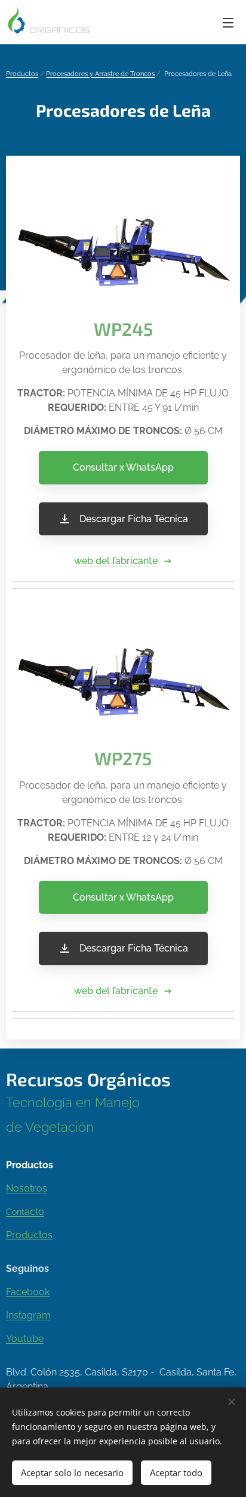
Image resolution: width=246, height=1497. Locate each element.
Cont (15, 1212)
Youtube (25, 1338)
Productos (22, 73)
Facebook (28, 1292)
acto (34, 1211)
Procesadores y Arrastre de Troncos (100, 73)
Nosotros (26, 1188)
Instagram (28, 1315)
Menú (228, 22)
